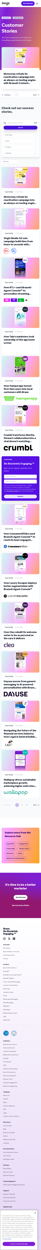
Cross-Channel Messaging (11, 982)
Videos (5, 1136)
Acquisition (10, 844)
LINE (4, 1016)
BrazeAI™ (6, 971)
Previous (7, 95)
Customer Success (9, 1201)
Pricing (5, 958)
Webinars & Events (9, 1139)
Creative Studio (8, 992)
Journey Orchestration (10, 985)
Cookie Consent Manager (19, 1244)
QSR (4, 1065)
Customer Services (9, 1197)
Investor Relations (9, 1106)
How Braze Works (9, 955)
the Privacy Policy (13, 491)
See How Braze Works (20, 905)
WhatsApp (6, 1009)
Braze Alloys (7, 1168)
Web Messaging (8, 1002)
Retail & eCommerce (10, 1044)
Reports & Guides (9, 1132)
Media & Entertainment (11, 1055)
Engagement (23, 844)
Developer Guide (8, 1159)
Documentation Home (10, 1152)
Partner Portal (7, 1172)
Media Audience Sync (10, 1013)
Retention (10, 853)
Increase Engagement (10, 1082)
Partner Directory (9, 1175)
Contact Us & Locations (11, 1116)
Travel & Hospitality (9, 1051)
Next (35, 95)
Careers (5, 1099)
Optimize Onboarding (10, 1069)
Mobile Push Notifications (15, 858)
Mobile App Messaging (10, 999)
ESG (4, 1109)
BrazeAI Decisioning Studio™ (12, 975)
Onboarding (10, 848)
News (5, 1102)
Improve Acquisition (9, 1076)
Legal (5, 1113)
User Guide (6, 1156)
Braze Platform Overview (11, 951)
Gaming (5, 1058)
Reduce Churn (24, 848)
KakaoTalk (6, 1020)
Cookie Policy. (6, 1239)
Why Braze (6, 948)
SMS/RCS (6, 1006)
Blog (4, 1129)
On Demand (7, 1062)
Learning (6, 1143)
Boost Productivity (9, 1072)
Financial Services (9, 1048)
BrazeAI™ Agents (8, 978)
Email (20, 853)
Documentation (8, 1149)
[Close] (35, 1213)
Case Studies (18, 18)
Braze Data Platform (10, 968)
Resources (6, 18)
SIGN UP (20, 496)
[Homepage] (6, 3)
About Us (6, 1095)
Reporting (6, 989)
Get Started (28, 3)
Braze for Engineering (10, 1086)
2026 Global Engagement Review (14, 1185)
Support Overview (9, 1194)
